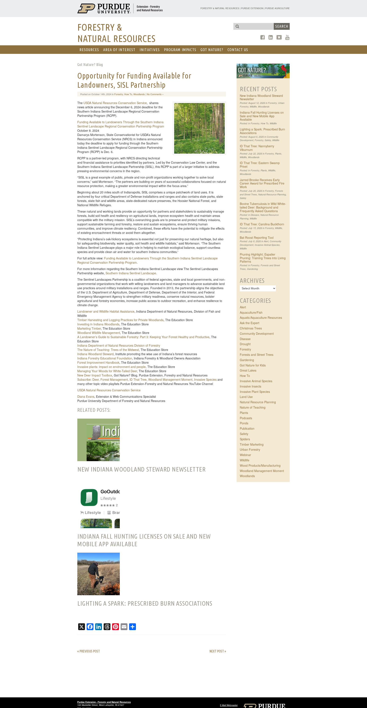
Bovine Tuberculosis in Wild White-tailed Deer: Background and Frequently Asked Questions (263, 207)
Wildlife (253, 106)
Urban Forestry (250, 449)
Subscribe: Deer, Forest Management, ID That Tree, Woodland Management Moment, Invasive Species (147, 379)
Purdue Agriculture (277, 8)
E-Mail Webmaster (229, 705)
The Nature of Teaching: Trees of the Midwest (108, 350)
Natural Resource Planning (272, 194)
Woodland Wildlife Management (98, 332)
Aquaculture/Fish (251, 312)
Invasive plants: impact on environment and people (111, 367)
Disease (255, 214)
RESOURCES (89, 49)
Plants (278, 153)
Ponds (244, 423)
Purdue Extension (252, 8)
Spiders (245, 439)
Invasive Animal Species (267, 244)
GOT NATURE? (211, 49)
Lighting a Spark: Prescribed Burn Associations (262, 131)
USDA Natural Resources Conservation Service (115, 103)
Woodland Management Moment (262, 471)
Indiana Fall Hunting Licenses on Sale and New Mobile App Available (262, 116)
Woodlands (139, 94)
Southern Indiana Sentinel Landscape (131, 273)
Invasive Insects (250, 386)
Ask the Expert (249, 323)
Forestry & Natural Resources (219, 8)
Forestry (118, 94)
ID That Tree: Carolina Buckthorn (262, 224)
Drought (245, 344)
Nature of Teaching (252, 407)
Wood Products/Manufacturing (260, 465)
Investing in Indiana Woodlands (98, 324)
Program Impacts (180, 49)
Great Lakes (248, 370)
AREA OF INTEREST (119, 49)
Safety (268, 140)
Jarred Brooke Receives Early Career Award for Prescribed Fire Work (262, 183)
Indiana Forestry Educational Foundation (104, 358)
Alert (266, 241)
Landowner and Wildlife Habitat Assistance (105, 311)
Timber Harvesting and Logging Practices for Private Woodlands (120, 320)
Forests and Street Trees (256, 354)
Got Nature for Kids (253, 365)
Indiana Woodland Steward (95, 354)
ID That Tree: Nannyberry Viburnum (257, 148)
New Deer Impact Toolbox (94, 375)
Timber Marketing (252, 444)
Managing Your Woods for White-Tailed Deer (107, 371)
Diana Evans (85, 396)
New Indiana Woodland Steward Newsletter (261, 97)
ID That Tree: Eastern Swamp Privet (260, 165)
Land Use (246, 397)
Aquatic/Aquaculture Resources (261, 317)
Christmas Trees (251, 328)
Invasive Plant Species (255, 391)
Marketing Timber (89, 328)
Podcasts (246, 418)
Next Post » (217, 651)
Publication (247, 428)
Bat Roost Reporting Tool (257, 237)
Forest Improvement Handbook (98, 362)
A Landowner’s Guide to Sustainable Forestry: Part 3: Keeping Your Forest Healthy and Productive (143, 337)
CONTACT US (237, 49)
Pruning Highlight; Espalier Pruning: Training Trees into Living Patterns (263, 258)
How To (128, 94)
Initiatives (150, 49)
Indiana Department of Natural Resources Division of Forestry (118, 345)
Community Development (257, 333)
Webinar (245, 455)
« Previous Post (88, 651)
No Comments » (155, 94)
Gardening (252, 268)
